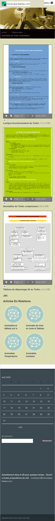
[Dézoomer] (27, 116)
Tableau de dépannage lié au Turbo (21, 289)
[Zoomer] (32, 116)
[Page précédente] (6, 116)
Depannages (17, 32)
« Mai (19, 427)
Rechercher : (7, 436)
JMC (5, 295)
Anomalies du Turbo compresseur (16, 35)
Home (4, 32)
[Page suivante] (11, 116)
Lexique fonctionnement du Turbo (21, 123)
